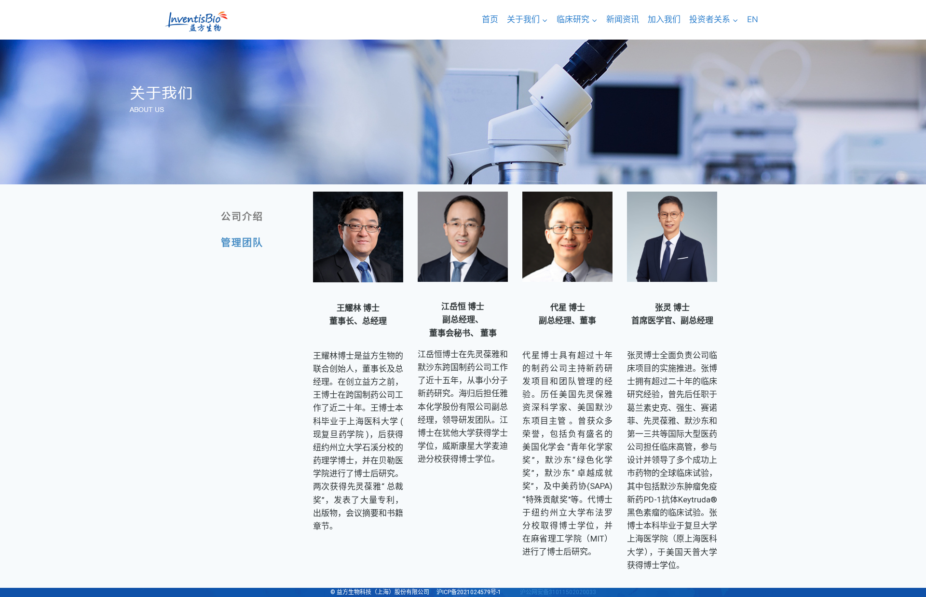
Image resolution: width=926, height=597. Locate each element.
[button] (544, 19)
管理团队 (242, 243)
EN (752, 19)
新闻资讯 (622, 19)
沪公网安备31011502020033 (558, 592)
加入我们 (664, 19)
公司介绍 (242, 216)
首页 (490, 19)
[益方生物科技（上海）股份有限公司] (196, 21)
